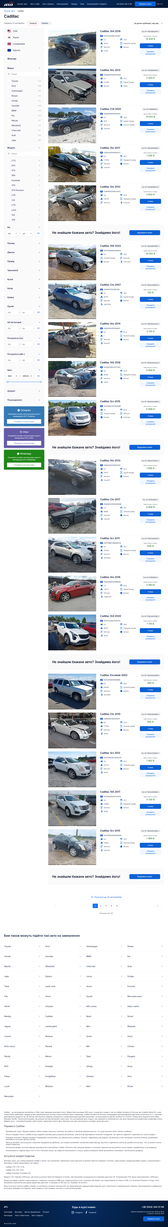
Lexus (89, 976)
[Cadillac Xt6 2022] (72, 262)
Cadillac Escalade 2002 (113, 675)
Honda (7, 956)
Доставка (18, 1212)
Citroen (130, 1046)
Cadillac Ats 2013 (110, 70)
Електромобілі (62, 4)
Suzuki (89, 996)
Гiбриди (74, 4)
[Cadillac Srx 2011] (72, 555)
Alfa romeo (91, 1006)
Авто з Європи (48, 4)
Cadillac (49, 1016)
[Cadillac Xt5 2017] (72, 808)
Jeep (6, 976)
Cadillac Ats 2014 (110, 323)
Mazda (7, 966)
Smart (89, 1036)
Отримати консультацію (24, 421)
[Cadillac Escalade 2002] (72, 691)
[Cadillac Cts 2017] (72, 516)
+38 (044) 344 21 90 (124, 4)
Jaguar (7, 1026)
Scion (130, 1036)
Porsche (131, 986)
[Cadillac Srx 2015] (72, 418)
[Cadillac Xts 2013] (72, 203)
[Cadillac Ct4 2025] (72, 125)
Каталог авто (22, 4)
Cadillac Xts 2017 (110, 147)
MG (88, 1046)
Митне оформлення (32, 1212)
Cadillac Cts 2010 (110, 714)
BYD (6, 1066)
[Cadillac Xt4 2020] (72, 632)
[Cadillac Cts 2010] (72, 730)
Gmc (129, 1076)
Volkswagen (92, 946)
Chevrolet (90, 966)
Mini (88, 1026)
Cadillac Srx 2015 (110, 401)
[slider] (7, 382)
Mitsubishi (50, 966)
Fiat (6, 996)
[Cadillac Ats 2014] (72, 340)
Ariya (129, 1066)
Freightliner (50, 1076)
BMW (88, 956)
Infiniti (7, 1006)
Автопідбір (8, 1212)
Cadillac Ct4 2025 (110, 109)
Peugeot (131, 1056)
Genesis (90, 1076)
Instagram (79, 1212)
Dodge (130, 976)
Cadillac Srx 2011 (110, 538)
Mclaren (49, 1036)
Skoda (7, 1056)
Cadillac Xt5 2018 (110, 362)
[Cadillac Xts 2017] (72, 164)
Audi (129, 966)
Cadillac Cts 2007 (110, 284)
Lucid (6, 1086)
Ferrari (130, 1016)
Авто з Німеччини (22, 1215)
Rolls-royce (9, 1046)
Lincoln (7, 1036)
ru (162, 4)
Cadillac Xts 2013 (110, 186)
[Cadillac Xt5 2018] (72, 379)
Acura (89, 986)
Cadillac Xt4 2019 (110, 31)
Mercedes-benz (134, 996)
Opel (88, 1056)
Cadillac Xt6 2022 (110, 245)
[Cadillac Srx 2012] (72, 769)
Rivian (130, 1086)
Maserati (131, 1026)
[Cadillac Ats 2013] (72, 86)
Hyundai (49, 956)
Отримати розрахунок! (150, 53)
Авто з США (34, 4)
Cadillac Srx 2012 (110, 752)
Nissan (130, 946)
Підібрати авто (153, 1219)
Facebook (92, 1212)
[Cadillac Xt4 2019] (72, 48)
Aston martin (133, 1006)
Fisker (7, 1076)
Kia (128, 956)
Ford (47, 946)
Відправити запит (144, 233)
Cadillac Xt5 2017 (110, 791)
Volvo (48, 996)
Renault (48, 1046)
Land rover (50, 986)
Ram (88, 1086)
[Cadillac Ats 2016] (72, 593)
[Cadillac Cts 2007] (72, 301)
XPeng (89, 1066)
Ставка (150, 46)
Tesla (82, 4)
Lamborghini (51, 1026)
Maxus (48, 1056)
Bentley (7, 1016)
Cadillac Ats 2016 (110, 577)
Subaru (48, 976)
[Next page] (157, 905)
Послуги (46, 1212)
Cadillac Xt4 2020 (110, 616)
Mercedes (8, 1096)
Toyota (7, 946)
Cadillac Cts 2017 (110, 499)
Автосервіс (8, 1215)
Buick (88, 1016)
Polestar (49, 1066)
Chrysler (49, 1006)
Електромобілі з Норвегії (97, 4)
